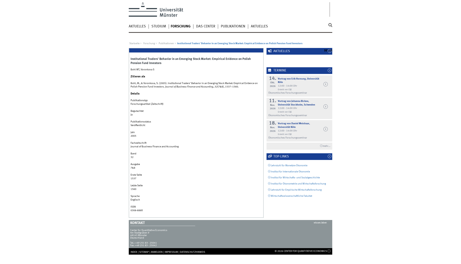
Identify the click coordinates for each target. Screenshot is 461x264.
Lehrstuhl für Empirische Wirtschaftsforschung (296, 190)
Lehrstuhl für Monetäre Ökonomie (289, 165)
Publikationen (233, 26)
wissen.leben (320, 222)
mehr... (326, 146)
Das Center (205, 26)
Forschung (181, 26)
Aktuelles (137, 26)
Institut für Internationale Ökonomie (290, 171)
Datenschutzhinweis (192, 252)
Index (134, 252)
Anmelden (157, 252)
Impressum (171, 252)
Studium (158, 26)
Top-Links (281, 156)
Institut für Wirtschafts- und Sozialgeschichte (295, 177)
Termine (279, 70)
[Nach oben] (329, 251)
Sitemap (144, 252)
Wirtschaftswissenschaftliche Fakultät (291, 196)
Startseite (134, 43)
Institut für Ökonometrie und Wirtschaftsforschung (298, 183)
